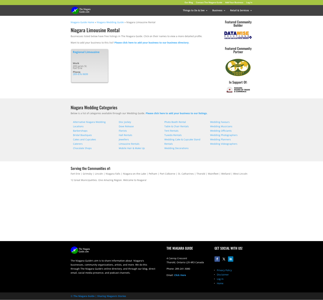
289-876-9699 (80, 74)
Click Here (180, 275)
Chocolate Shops (82, 148)
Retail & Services (239, 10)
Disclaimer (223, 274)
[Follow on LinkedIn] (230, 259)
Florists (123, 130)
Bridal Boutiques (82, 135)
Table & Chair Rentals (176, 126)
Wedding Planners (220, 139)
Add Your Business (234, 3)
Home (220, 283)
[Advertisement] (209, 214)
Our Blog (189, 3)
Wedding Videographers (223, 143)
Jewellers (124, 139)
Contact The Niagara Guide (209, 3)
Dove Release (126, 126)
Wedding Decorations (176, 148)
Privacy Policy (224, 270)
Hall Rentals (125, 135)
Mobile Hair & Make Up (132, 148)
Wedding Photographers (224, 135)
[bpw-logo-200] (238, 76)
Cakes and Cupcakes (84, 139)
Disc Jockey (125, 122)
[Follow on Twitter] (224, 259)
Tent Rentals (171, 130)
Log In (249, 3)
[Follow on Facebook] (217, 259)
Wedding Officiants (221, 130)
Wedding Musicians (221, 126)
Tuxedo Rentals (173, 135)
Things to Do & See (194, 10)
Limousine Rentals (129, 143)
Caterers (78, 143)
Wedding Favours (220, 122)
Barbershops (80, 130)
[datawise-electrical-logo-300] (238, 38)
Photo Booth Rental (175, 122)
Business (217, 10)
